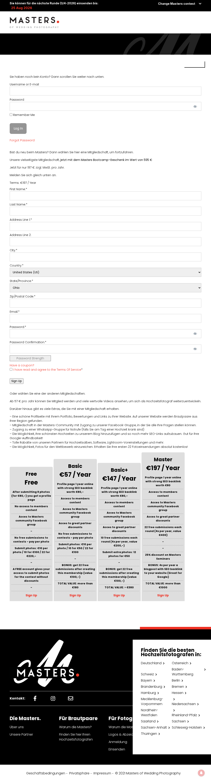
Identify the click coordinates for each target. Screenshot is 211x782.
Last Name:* (18, 204)
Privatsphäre (79, 773)
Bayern (146, 680)
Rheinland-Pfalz (184, 715)
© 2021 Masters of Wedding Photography (148, 773)
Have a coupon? (22, 365)
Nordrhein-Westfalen (149, 712)
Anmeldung (118, 742)
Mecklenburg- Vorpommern (152, 701)
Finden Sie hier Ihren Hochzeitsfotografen (76, 737)
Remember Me (23, 115)
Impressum (102, 773)
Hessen (177, 692)
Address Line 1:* (21, 220)
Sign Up (31, 595)
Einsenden (117, 749)
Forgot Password (22, 140)
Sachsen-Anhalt (154, 727)
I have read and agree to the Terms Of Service (47, 370)
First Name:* (18, 189)
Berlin (176, 680)
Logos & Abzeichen (124, 734)
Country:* (16, 265)
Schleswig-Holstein (187, 727)
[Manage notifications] (201, 773)
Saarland (148, 721)
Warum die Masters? (75, 727)
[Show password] (195, 106)
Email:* (15, 312)
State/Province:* (21, 281)
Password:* (18, 327)
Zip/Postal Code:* (22, 296)
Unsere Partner (21, 734)
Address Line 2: (20, 235)
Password (17, 100)
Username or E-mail (24, 84)
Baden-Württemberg (182, 672)
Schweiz (147, 674)
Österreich (180, 663)
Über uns (17, 727)
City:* (13, 250)
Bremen (178, 686)
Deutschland (151, 663)
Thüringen (149, 733)
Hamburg (148, 692)
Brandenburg (151, 686)
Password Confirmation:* (28, 342)
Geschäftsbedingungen (45, 773)
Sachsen (179, 721)
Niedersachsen (184, 704)
